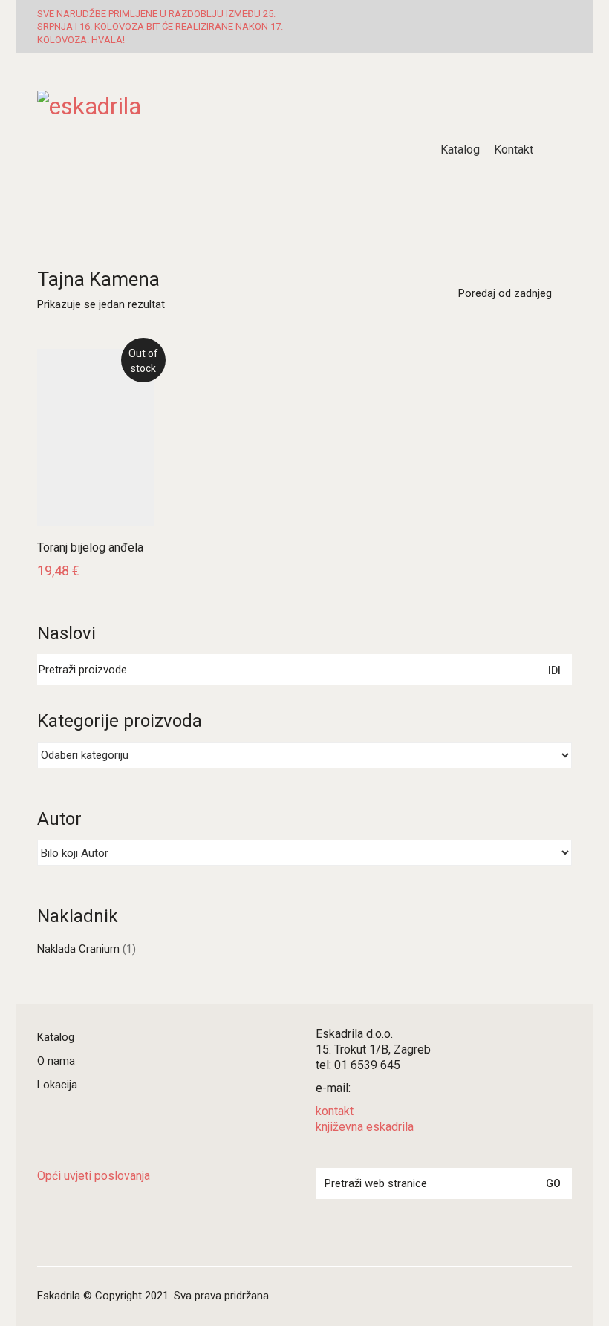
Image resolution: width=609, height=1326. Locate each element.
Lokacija (57, 1084)
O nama (56, 1061)
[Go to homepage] (222, 150)
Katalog (55, 1037)
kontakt (335, 1111)
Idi (554, 670)
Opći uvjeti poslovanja (93, 1176)
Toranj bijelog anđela (90, 548)
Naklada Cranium (78, 949)
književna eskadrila (365, 1127)
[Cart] (564, 150)
